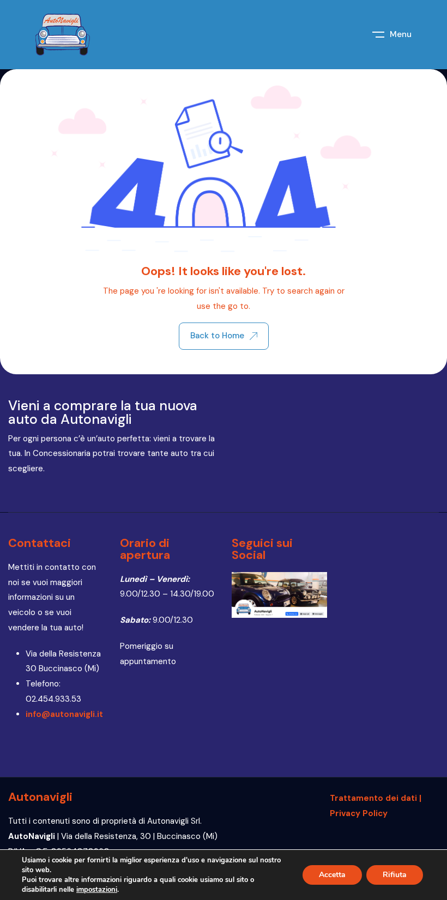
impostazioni (96, 890)
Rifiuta (395, 874)
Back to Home (217, 335)
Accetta (332, 874)
